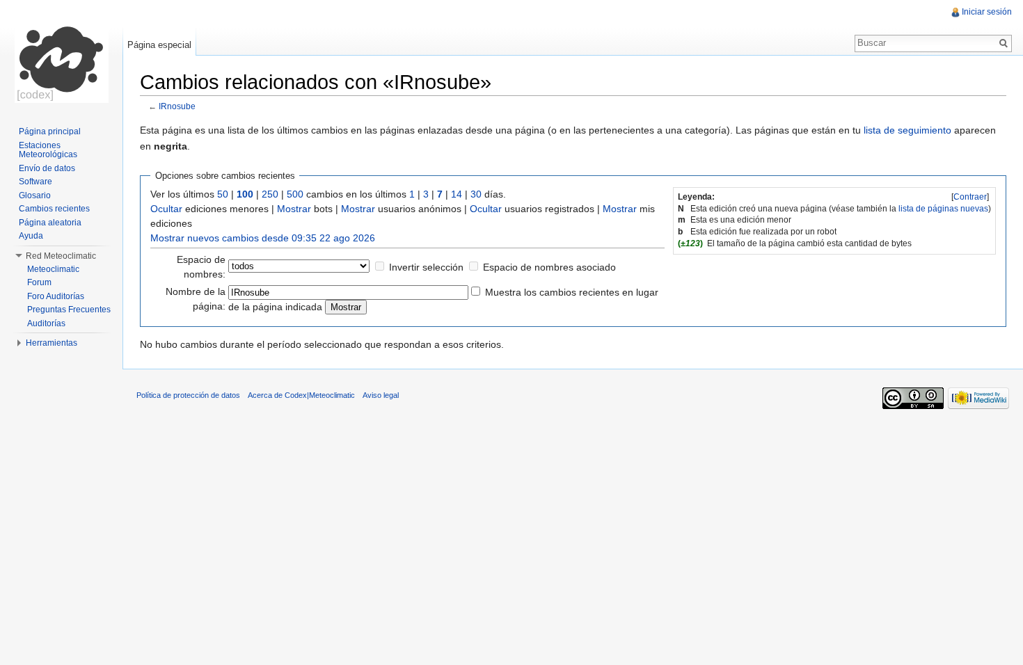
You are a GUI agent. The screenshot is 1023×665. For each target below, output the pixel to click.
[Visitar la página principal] (61, 55)
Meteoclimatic (53, 269)
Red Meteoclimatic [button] (61, 256)
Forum (39, 282)
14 (456, 194)
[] (970, 197)
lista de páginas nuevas (943, 209)
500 (295, 194)
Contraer (970, 197)
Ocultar (166, 208)
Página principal (50, 131)
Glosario (35, 195)
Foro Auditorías (55, 296)
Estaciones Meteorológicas (48, 150)
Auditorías (46, 323)
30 (476, 194)
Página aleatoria (50, 222)
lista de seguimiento (907, 130)
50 (222, 194)
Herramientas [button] (51, 343)
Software (35, 181)
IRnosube (177, 106)
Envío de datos (47, 168)
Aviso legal (381, 395)
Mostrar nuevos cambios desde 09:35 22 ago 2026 (262, 237)
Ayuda (31, 236)
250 (270, 194)
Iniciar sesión (987, 12)
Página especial (159, 45)
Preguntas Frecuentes (69, 309)
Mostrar (294, 208)
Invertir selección (426, 267)
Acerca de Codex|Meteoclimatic (301, 395)
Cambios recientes (54, 209)
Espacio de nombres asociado (549, 267)
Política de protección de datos (188, 395)
